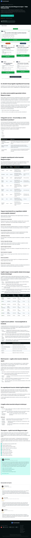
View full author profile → (5, 473)
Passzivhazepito (5, 1)
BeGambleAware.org (26, 78)
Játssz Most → (15, 39)
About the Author (22, 532)
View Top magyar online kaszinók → (7, 15)
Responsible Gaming (22, 531)
